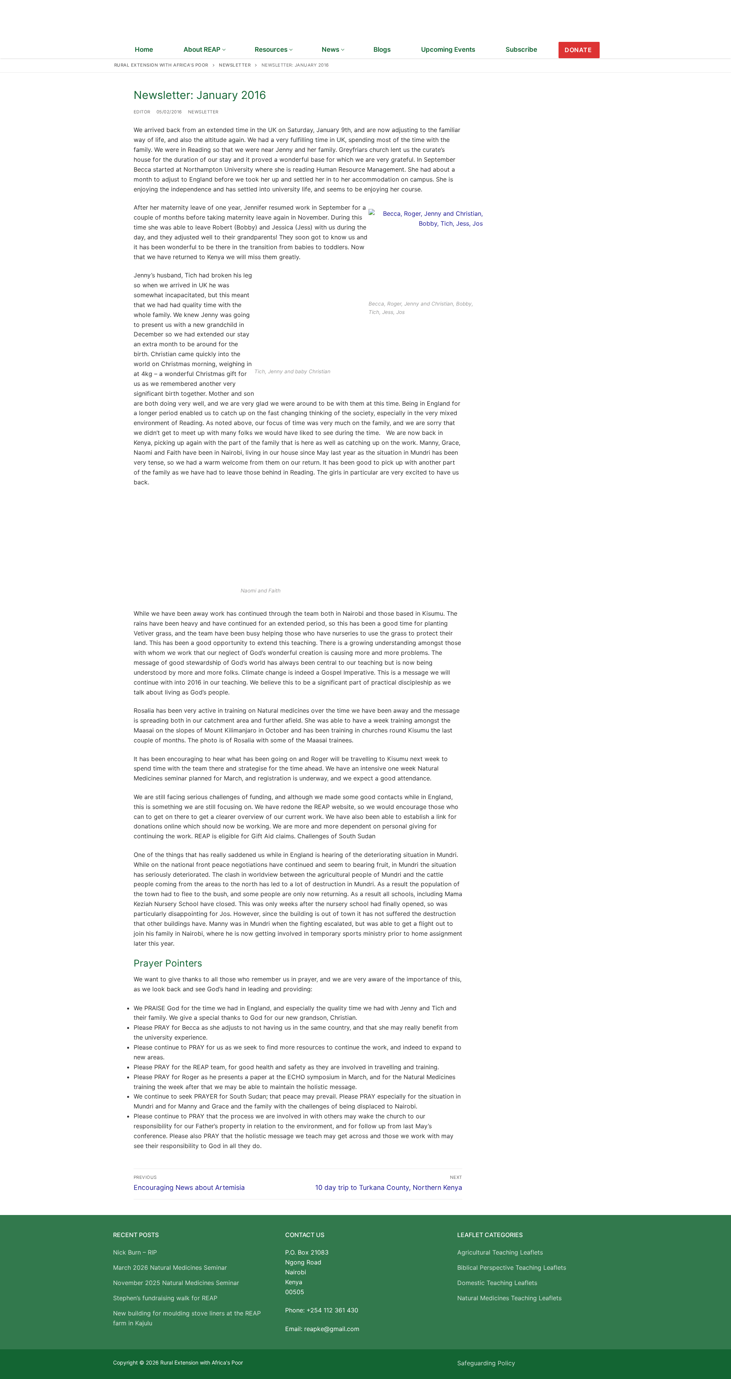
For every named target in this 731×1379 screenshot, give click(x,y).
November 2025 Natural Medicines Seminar (176, 1283)
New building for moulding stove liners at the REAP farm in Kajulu (187, 1318)
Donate (578, 50)
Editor (142, 112)
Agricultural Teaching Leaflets (500, 1252)
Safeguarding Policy (486, 1363)
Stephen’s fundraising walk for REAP (165, 1298)
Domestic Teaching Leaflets (497, 1283)
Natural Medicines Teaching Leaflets (509, 1298)
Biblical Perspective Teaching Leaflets (511, 1267)
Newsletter (203, 112)
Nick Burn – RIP (135, 1252)
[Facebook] (612, 50)
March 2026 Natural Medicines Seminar (170, 1267)
